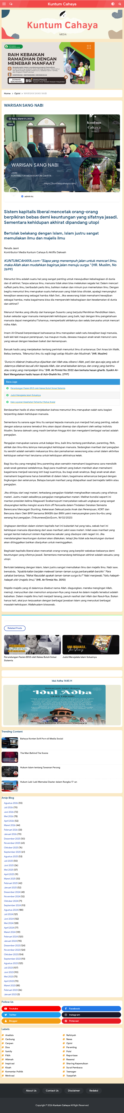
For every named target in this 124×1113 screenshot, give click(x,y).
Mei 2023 (8, 976)
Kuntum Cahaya (61, 1105)
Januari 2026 (10, 834)
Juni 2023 (9, 972)
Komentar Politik (14, 1071)
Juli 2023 (8, 967)
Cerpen (9, 1043)
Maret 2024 (10, 932)
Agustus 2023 (11, 963)
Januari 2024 (10, 941)
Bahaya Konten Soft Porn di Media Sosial (41, 738)
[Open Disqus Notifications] (10, 4)
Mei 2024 (8, 923)
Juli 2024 (8, 914)
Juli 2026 (8, 807)
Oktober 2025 (11, 847)
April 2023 (9, 981)
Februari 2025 (11, 883)
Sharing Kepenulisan (77, 1063)
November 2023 (12, 950)
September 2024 (12, 905)
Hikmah (9, 1059)
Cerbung (10, 1039)
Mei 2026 (8, 816)
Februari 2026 (11, 829)
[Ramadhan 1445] (62, 705)
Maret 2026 (10, 825)
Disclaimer (74, 1090)
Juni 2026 (9, 812)
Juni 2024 (9, 918)
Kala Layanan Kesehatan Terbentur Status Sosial (32, 402)
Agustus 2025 (11, 856)
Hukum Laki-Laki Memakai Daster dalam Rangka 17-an (48, 782)
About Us (31, 1090)
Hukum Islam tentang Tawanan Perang (40, 767)
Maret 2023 (9, 985)
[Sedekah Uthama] (48, 65)
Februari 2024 (11, 936)
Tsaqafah (71, 1075)
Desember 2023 (12, 945)
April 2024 (9, 927)
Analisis (9, 1035)
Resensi (70, 1059)
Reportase (72, 1055)
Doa (7, 1047)
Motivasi (10, 1075)
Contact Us (52, 1090)
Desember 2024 (12, 892)
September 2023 (12, 958)
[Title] (62, 24)
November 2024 (12, 896)
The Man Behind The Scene (34, 753)
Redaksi (93, 1090)
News (69, 1039)
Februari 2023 (11, 990)
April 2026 (9, 821)
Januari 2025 (10, 887)
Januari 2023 (10, 994)
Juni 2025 (9, 865)
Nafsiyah (71, 1035)
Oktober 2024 (11, 901)
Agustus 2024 (11, 910)
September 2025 (12, 852)
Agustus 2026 (11, 803)
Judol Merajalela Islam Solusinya (25, 395)
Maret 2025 (10, 878)
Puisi (68, 1051)
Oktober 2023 (11, 954)
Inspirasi (10, 1063)
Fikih (7, 1055)
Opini (10, 124)
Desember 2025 (12, 838)
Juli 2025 (8, 861)
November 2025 (12, 843)
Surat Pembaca (74, 1067)
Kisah (8, 1067)
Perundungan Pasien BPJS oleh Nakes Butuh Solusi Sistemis (37, 388)
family (8, 1051)
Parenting (71, 1047)
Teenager (71, 1071)
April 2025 (9, 874)
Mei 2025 (8, 869)
